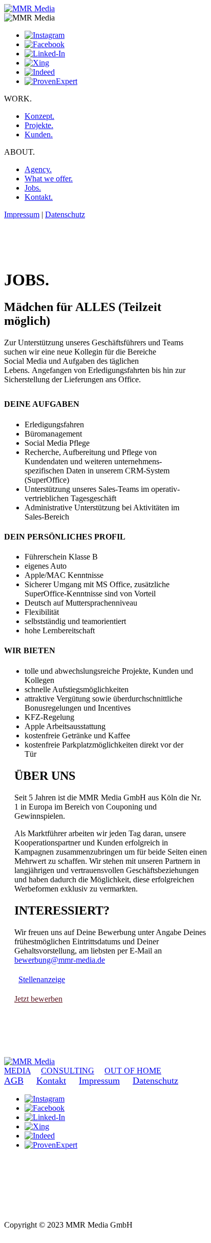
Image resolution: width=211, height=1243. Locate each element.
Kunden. (39, 134)
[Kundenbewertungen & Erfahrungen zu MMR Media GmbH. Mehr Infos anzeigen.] (29, 1206)
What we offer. (49, 178)
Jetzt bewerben (38, 999)
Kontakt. (39, 197)
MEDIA (17, 1070)
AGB (14, 1080)
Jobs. (33, 187)
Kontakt (51, 1080)
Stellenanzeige (41, 979)
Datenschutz (65, 214)
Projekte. (39, 125)
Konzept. (39, 116)
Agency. (38, 169)
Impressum (21, 214)
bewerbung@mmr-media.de (59, 960)
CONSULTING (67, 1070)
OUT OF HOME (132, 1070)
